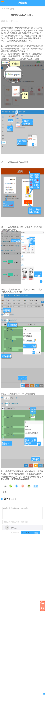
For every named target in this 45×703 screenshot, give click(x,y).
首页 (3, 9)
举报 (4, 492)
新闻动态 (10, 9)
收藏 (36, 486)
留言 (36, 533)
